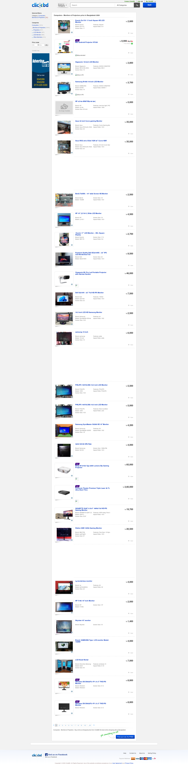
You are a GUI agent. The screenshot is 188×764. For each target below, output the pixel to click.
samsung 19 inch (81, 332)
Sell (149, 4)
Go (46, 45)
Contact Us (132, 753)
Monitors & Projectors (39, 27)
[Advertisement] (95, 175)
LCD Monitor (37, 32)
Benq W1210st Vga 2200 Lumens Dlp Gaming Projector (92, 467)
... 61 (89, 725)
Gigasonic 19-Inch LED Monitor (87, 62)
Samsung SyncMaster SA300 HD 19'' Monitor (92, 424)
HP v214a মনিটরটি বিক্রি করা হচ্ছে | (85, 101)
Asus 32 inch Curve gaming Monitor (88, 121)
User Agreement (117, 763)
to (38, 45)
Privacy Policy (129, 763)
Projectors (36, 30)
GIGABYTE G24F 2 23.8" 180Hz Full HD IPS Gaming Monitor (91, 509)
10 (85, 725)
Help (124, 753)
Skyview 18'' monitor (83, 620)
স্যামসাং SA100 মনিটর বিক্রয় (83, 444)
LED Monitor (37, 35)
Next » (94, 725)
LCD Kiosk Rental (81, 660)
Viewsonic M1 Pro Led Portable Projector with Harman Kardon (90, 273)
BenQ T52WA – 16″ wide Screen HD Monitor (91, 193)
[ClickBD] (37, 755)
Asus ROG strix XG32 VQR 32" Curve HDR (91, 141)
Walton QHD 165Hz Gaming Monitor (88, 528)
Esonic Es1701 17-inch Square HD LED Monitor (89, 21)
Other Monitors (38, 37)
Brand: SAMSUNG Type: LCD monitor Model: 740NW (92, 641)
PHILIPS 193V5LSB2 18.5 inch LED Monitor (91, 385)
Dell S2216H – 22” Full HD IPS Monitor (89, 292)
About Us (142, 753)
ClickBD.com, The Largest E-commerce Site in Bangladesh (40, 5)
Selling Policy (152, 753)
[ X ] (47, 17)
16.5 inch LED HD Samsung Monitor (88, 312)
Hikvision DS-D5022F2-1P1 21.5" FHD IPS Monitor (90, 682)
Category (61, 5)
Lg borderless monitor (83, 581)
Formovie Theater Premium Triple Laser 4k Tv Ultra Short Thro (92, 489)
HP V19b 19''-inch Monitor (85, 601)
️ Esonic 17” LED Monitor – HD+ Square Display (89, 234)
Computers (35, 25)
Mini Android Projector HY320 (86, 42)
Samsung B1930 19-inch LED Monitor (89, 81)
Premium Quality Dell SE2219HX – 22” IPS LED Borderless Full (91, 253)
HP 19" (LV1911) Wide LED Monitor (88, 213)
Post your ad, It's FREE (125, 737)
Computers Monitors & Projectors (38, 16)
